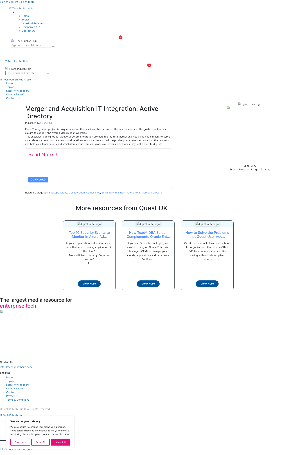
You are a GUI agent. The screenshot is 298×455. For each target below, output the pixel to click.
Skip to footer (27, 1)
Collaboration (77, 192)
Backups (54, 192)
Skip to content (9, 1)
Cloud (63, 192)
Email (105, 192)
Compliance (93, 192)
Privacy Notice (122, 169)
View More (89, 283)
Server (146, 192)
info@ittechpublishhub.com (16, 449)
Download (38, 179)
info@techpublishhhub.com (16, 366)
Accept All (60, 442)
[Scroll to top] (1, 453)
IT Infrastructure (124, 192)
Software (156, 192)
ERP (111, 192)
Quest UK (47, 122)
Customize (20, 442)
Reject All (40, 442)
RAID (138, 192)
